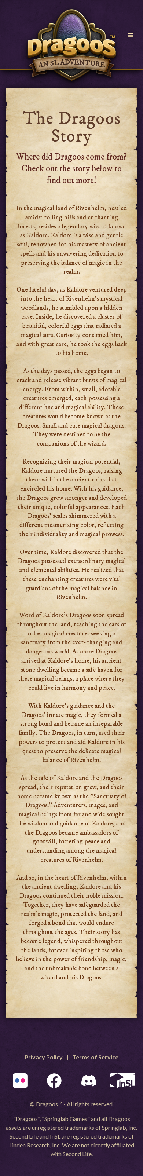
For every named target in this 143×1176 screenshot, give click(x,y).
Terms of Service (95, 1057)
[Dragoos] (71, 45)
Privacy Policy (44, 1057)
